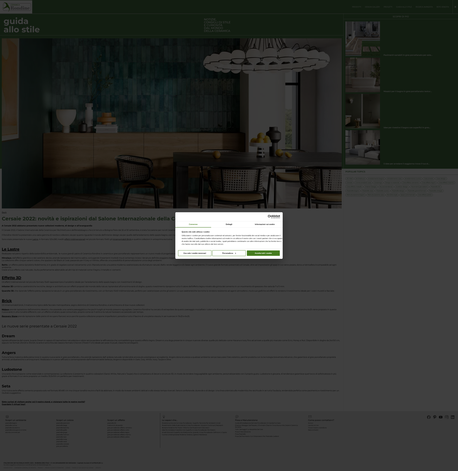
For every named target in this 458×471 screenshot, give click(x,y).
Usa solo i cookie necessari (194, 253)
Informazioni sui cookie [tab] (265, 224)
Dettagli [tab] (229, 224)
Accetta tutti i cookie (263, 253)
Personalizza (227, 253)
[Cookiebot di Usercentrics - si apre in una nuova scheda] (269, 216)
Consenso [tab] (193, 224)
